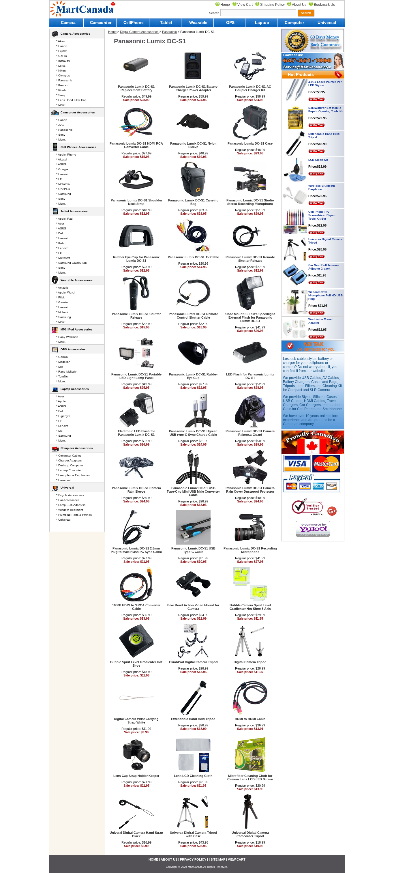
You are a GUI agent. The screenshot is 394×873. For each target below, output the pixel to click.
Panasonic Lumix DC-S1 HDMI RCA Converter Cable (136, 145)
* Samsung (63, 193)
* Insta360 (63, 60)
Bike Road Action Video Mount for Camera (193, 606)
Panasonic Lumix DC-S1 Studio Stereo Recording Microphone (250, 202)
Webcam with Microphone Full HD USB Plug (325, 284)
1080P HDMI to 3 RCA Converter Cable (136, 606)
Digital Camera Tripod (250, 662)
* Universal (63, 480)
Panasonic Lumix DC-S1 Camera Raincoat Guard (250, 432)
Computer (294, 22)
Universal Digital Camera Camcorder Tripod (250, 834)
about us (169, 859)
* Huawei (62, 174)
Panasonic (169, 31)
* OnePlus (63, 188)
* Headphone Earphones (73, 475)
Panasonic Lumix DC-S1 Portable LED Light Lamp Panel (136, 376)
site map (218, 859)
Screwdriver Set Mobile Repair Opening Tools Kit (325, 98)
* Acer (60, 223)
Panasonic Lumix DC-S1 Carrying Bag (193, 202)
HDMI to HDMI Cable (250, 719)
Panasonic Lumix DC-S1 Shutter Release (136, 315)
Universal (327, 22)
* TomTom (62, 376)
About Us (299, 5)
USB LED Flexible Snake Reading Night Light (325, 335)
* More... (61, 104)
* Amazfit (62, 287)
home (153, 859)
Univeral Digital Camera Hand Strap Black (136, 834)
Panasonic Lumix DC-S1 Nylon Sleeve (193, 145)
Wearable (198, 22)
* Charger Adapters (69, 460)
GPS (230, 22)
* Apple (61, 401)
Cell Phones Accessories (78, 147)
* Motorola (63, 184)
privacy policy (193, 859)
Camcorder (100, 22)
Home (225, 5)
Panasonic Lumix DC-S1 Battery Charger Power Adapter (193, 88)
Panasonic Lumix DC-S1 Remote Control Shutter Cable (193, 315)
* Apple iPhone (66, 154)
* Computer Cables (68, 455)
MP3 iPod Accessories (77, 329)
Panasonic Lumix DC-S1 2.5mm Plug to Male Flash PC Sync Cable (136, 550)
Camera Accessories (75, 33)
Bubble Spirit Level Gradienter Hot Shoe (136, 663)
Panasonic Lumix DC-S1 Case (250, 143)
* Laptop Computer (69, 470)
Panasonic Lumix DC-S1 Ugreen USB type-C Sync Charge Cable (193, 432)
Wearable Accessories (77, 280)
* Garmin (62, 302)
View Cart (245, 5)
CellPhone (133, 22)
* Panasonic (64, 80)
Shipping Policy (272, 5)
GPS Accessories (73, 349)
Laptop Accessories (75, 388)
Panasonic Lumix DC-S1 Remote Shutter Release (250, 258)
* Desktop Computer (69, 465)
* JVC (60, 124)
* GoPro (61, 55)
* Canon (61, 46)
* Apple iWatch (66, 292)
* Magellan (63, 361)
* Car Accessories (67, 500)
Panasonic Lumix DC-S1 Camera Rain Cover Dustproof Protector (250, 489)
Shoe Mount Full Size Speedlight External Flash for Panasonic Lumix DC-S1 (250, 317)
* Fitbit (60, 297)
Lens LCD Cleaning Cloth (193, 775)
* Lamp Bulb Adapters (70, 504)
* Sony (60, 95)
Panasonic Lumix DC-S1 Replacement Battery (136, 88)
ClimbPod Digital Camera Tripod (193, 662)
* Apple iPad (64, 218)
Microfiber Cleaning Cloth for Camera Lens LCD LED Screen (250, 777)
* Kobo (60, 243)
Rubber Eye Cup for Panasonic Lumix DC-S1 (136, 258)
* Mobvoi (62, 312)
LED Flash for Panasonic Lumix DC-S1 (250, 376)
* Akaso (61, 41)
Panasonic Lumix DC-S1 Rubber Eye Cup (193, 376)
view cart (236, 859)
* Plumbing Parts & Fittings (74, 514)
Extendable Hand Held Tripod (193, 719)
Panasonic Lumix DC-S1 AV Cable (193, 257)
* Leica (60, 65)
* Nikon (61, 70)
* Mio (59, 366)
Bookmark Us (324, 5)
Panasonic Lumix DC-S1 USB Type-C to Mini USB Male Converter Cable (193, 491)
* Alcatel (61, 159)
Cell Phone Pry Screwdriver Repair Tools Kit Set (322, 204)
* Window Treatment (69, 509)
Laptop (262, 22)
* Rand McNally (66, 371)
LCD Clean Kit (318, 148)
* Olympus (63, 75)
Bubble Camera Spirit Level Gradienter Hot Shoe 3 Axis (250, 606)
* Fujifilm (61, 51)
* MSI (59, 430)
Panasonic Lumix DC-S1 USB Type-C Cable (193, 550)
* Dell (59, 233)
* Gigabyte (63, 416)
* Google (62, 169)
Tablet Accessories (74, 211)
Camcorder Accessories (78, 112)
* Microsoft (63, 257)
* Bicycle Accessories (70, 495)
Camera (68, 22)
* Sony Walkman (67, 337)
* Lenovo (62, 248)
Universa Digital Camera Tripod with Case (193, 834)
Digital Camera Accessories (139, 31)
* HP (59, 421)
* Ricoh (61, 90)
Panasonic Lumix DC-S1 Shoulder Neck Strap (136, 202)
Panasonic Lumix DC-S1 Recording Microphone (250, 550)
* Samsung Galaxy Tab (71, 262)
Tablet (166, 22)
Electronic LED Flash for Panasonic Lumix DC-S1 (136, 432)
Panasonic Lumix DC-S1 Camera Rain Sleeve (136, 489)
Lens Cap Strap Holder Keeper (136, 775)
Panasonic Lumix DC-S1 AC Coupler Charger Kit (250, 88)
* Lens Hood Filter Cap (71, 100)
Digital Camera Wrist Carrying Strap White (136, 720)
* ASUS (61, 164)
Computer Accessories (77, 448)
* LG (59, 179)
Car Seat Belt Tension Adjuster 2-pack (323, 255)
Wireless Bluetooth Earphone (321, 176)
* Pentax (62, 85)
